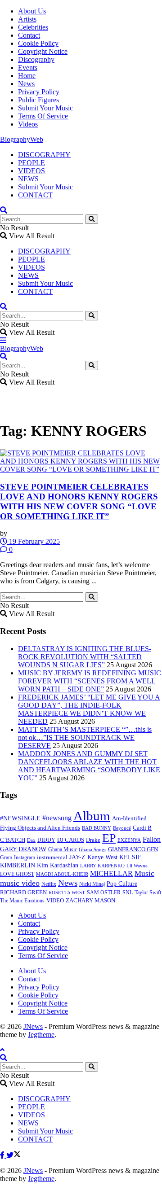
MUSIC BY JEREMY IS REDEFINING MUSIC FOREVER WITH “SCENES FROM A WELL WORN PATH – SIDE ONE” (89, 681)
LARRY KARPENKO (102, 865)
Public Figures (38, 100)
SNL (127, 892)
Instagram (24, 857)
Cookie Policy (38, 43)
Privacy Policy (38, 92)
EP (109, 837)
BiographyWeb (21, 139)
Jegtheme (41, 1034)
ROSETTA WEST (67, 892)
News (26, 84)
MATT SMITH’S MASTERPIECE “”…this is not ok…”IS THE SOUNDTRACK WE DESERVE (85, 737)
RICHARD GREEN (23, 892)
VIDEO (55, 900)
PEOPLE (31, 162)
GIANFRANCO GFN (133, 849)
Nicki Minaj (92, 884)
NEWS (28, 179)
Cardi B (142, 828)
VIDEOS (31, 171)
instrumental (52, 857)
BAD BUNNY (96, 828)
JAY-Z (77, 857)
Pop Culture (122, 883)
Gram (6, 857)
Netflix (48, 884)
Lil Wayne (137, 865)
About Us (32, 11)
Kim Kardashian (57, 865)
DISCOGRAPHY (44, 154)
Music (144, 873)
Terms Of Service (43, 116)
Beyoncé (122, 828)
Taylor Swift (148, 892)
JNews (33, 1026)
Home (27, 75)
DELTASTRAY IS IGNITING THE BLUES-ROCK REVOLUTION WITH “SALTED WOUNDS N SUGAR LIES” (84, 657)
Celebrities (33, 27)
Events (27, 67)
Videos (28, 124)
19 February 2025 (33, 541)
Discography (36, 59)
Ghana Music (62, 849)
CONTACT (35, 195)
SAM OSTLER (104, 892)
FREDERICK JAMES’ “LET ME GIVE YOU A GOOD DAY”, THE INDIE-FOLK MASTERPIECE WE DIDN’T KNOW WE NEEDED (89, 709)
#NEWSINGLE (20, 818)
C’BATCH (12, 839)
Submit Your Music (45, 108)
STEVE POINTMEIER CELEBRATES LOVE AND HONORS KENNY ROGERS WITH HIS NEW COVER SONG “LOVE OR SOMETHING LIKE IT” (79, 501)
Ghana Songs (92, 849)
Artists (27, 19)
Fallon (152, 839)
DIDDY (46, 840)
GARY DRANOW (23, 849)
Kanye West (102, 857)
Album (91, 816)
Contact (29, 35)
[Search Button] (91, 219)
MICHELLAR (111, 873)
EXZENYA (129, 840)
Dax (31, 840)
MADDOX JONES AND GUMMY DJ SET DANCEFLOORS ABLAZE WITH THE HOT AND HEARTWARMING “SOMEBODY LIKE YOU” (89, 766)
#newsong (57, 818)
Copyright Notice (43, 51)
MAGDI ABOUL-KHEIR (62, 874)
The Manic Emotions (22, 900)
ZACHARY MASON (90, 900)
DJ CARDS (70, 840)
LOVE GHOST (17, 874)
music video (20, 883)
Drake (93, 839)
